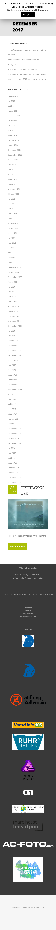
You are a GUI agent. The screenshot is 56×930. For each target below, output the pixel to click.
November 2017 (14, 385)
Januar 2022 (13, 218)
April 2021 (12, 253)
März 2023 (12, 179)
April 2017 (12, 409)
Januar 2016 (13, 473)
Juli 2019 (11, 331)
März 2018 (12, 375)
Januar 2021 (13, 262)
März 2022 (12, 213)
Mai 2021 (12, 248)
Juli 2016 (11, 448)
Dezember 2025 (14, 96)
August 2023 (13, 160)
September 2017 (15, 389)
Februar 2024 (13, 140)
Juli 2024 (11, 125)
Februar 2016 (13, 468)
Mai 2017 (12, 404)
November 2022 (14, 189)
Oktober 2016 (13, 438)
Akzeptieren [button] (28, 15)
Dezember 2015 (14, 477)
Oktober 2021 (13, 228)
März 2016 (12, 463)
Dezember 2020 (14, 267)
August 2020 (13, 282)
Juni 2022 (12, 204)
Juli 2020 (11, 287)
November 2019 (14, 321)
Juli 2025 (11, 101)
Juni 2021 (12, 243)
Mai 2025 (12, 106)
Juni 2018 (12, 365)
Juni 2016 (12, 453)
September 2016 (15, 443)
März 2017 (12, 414)
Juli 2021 (11, 238)
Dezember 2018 (14, 345)
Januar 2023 (13, 184)
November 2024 (14, 121)
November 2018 (14, 350)
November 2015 (14, 482)
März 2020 (12, 301)
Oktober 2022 (13, 194)
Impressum (28, 614)
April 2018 (12, 370)
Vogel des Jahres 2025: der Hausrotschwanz (27, 79)
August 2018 (13, 360)
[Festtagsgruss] (28, 514)
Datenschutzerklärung (28, 617)
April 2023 (12, 174)
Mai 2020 (12, 297)
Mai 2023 (12, 169)
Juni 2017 (12, 399)
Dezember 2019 (14, 316)
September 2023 (15, 155)
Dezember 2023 (14, 150)
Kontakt (28, 611)
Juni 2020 (12, 292)
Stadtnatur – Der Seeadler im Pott (22, 69)
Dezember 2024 (14, 116)
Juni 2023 (12, 165)
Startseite (28, 608)
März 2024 (12, 135)
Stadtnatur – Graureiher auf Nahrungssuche (27, 74)
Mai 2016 (12, 458)
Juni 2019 (12, 336)
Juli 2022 (11, 199)
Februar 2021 (13, 257)
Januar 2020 (13, 311)
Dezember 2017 (14, 380)
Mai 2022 (12, 209)
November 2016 (14, 433)
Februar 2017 (13, 419)
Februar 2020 (13, 306)
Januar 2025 (13, 111)
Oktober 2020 (13, 272)
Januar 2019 (13, 341)
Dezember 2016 (14, 429)
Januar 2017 (13, 424)
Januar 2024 (13, 145)
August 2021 (13, 233)
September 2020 (15, 277)
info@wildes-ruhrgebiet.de (32, 578)
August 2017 (13, 394)
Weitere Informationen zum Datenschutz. (28, 10)
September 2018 (15, 355)
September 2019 (15, 326)
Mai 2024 (12, 130)
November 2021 (14, 223)
